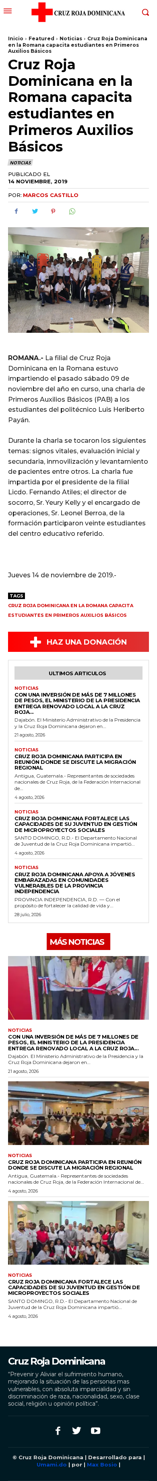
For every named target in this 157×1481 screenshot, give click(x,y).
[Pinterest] (53, 211)
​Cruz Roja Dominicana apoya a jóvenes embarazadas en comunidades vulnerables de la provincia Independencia (74, 883)
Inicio (15, 38)
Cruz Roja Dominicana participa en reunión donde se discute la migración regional (75, 762)
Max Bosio (102, 1464)
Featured (41, 38)
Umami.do (52, 1464)
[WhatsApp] (72, 211)
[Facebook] (16, 211)
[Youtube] (95, 1431)
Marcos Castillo (50, 195)
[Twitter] (35, 211)
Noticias (71, 38)
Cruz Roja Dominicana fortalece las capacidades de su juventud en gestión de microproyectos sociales (75, 824)
